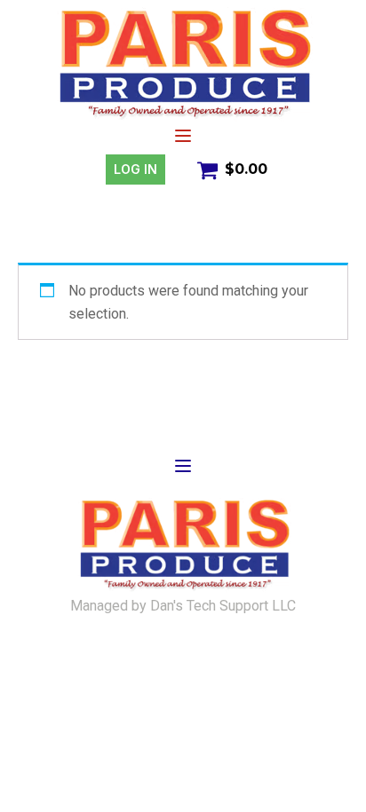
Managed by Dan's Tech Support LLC (183, 606)
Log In (135, 169)
